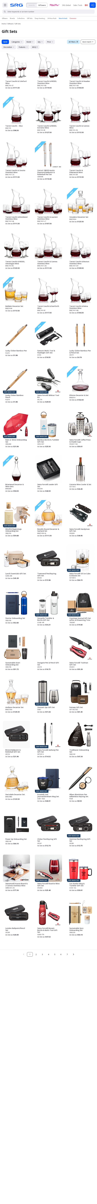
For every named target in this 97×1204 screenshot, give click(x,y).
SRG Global (66, 5)
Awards (32, 5)
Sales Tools (77, 5)
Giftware (42, 5)
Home (4, 24)
